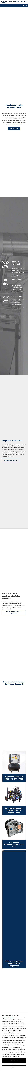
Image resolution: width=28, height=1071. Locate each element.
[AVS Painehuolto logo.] (8, 2)
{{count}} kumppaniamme (10, 1018)
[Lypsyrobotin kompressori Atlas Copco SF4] (14, 832)
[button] (23, 5)
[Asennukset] (7, 282)
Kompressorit (17, 296)
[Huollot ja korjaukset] (7, 264)
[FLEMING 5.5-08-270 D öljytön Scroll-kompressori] (14, 909)
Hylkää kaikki (14, 1067)
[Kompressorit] (7, 299)
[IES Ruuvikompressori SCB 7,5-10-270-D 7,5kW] (14, 766)
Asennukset (16, 279)
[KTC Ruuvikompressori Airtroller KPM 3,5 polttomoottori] (14, 798)
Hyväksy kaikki (14, 1060)
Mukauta (14, 1064)
